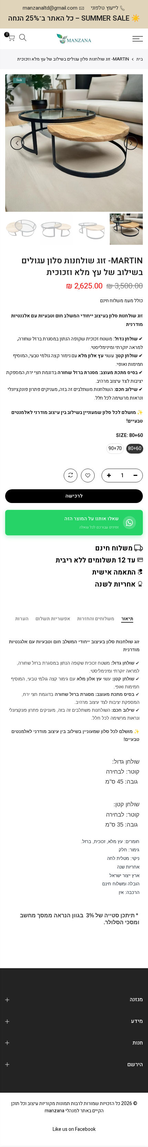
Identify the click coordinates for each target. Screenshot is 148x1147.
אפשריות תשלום (52, 619)
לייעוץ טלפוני (104, 8)
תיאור (127, 619)
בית (139, 59)
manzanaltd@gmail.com (50, 8)
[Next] (17, 143)
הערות (22, 619)
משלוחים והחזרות (95, 619)
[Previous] (131, 143)
